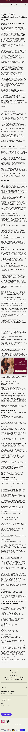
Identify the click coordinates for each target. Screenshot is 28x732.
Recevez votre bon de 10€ (21, 370)
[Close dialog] (26, 359)
